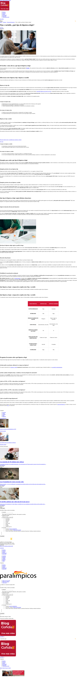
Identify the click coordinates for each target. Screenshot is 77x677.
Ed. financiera (2, 465)
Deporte (7, 521)
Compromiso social (5, 17)
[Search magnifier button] (75, 21)
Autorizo (11, 528)
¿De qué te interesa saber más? (7, 517)
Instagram (4, 589)
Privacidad (4, 527)
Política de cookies (5, 581)
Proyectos (4, 550)
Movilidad (8, 519)
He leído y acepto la (13, 529)
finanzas (4, 418)
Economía (7, 518)
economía (1, 418)
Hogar (7, 524)
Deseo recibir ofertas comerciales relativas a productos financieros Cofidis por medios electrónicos (23, 531)
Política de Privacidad (17, 529)
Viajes (7, 522)
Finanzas (3, 11)
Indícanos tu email (5, 515)
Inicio (1, 22)
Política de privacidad (6, 580)
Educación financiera (11, 22)
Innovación (4, 16)
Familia (7, 525)
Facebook (4, 512)
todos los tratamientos (13, 528)
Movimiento (4, 15)
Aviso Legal (4, 582)
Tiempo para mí (8, 526)
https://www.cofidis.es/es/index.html (6, 546)
